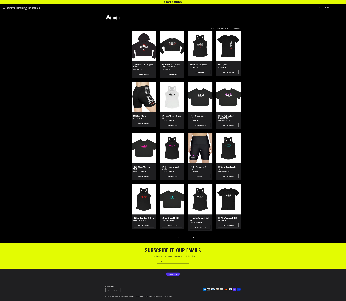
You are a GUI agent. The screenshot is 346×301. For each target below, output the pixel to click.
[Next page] (198, 238)
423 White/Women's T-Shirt (227, 218)
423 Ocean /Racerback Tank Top (227, 168)
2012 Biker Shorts (139, 116)
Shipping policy (168, 296)
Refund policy (139, 296)
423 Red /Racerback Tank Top (143, 218)
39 (193, 237)
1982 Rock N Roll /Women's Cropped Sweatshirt (171, 66)
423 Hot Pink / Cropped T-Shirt (142, 168)
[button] (4, 8)
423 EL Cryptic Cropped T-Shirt (199, 117)
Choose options (143, 74)
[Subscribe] (187, 261)
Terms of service (158, 296)
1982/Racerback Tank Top (199, 65)
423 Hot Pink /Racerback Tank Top (170, 168)
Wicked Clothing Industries (117, 296)
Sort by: (212, 28)
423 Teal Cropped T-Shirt (170, 218)
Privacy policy (148, 296)
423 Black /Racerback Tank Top (171, 117)
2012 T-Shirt (222, 65)
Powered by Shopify (129, 296)
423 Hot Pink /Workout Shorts (198, 168)
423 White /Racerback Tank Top (199, 219)
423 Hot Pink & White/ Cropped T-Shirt (226, 117)
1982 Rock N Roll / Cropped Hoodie (143, 66)
